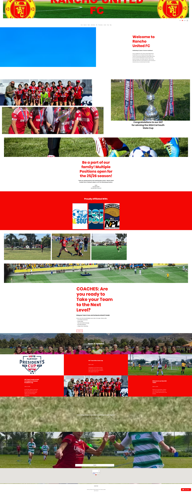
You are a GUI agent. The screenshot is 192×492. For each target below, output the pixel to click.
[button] (187, 20)
